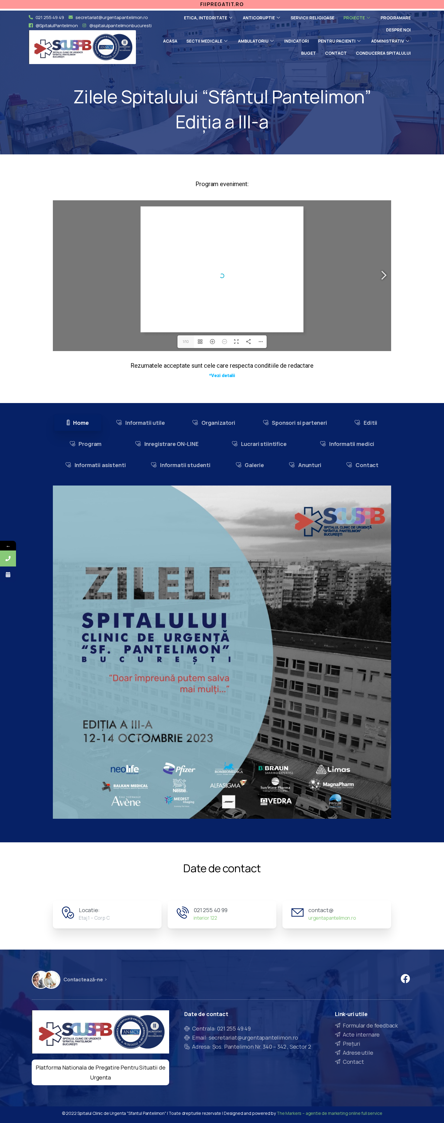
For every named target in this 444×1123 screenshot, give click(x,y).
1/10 (186, 341)
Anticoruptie (259, 18)
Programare (396, 18)
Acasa (170, 41)
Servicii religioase (312, 18)
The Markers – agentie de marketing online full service (329, 1113)
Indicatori (296, 41)
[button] (222, 376)
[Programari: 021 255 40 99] (8, 558)
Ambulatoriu (253, 41)
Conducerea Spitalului (383, 53)
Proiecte (354, 18)
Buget (308, 53)
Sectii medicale (204, 41)
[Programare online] (8, 574)
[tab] (77, 423)
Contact (336, 53)
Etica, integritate (205, 18)
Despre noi (398, 30)
